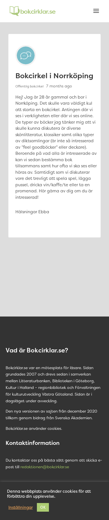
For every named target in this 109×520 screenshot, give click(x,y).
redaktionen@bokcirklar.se (44, 466)
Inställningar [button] (20, 507)
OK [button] (43, 507)
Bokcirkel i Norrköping (54, 75)
